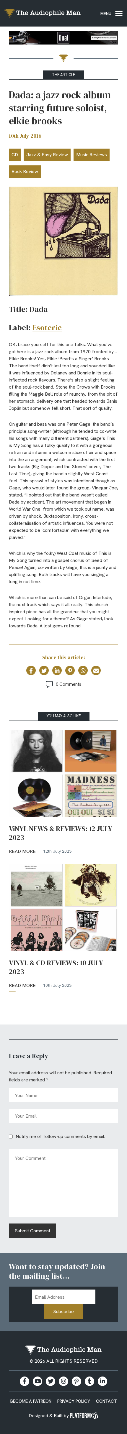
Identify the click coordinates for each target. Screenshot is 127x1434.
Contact (106, 1401)
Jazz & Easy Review (47, 155)
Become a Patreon (30, 1401)
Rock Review (25, 171)
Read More (22, 851)
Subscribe (63, 1311)
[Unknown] (63, 39)
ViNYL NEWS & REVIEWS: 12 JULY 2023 (60, 833)
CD (15, 155)
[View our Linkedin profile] (102, 1381)
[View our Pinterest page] (76, 1381)
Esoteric (47, 327)
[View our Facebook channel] (37, 1381)
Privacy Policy (73, 1401)
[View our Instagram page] (63, 1381)
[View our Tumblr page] (89, 1381)
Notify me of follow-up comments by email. (60, 1136)
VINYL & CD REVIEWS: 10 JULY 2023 (56, 967)
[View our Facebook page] (24, 1381)
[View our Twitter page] (50, 1381)
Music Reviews (91, 155)
